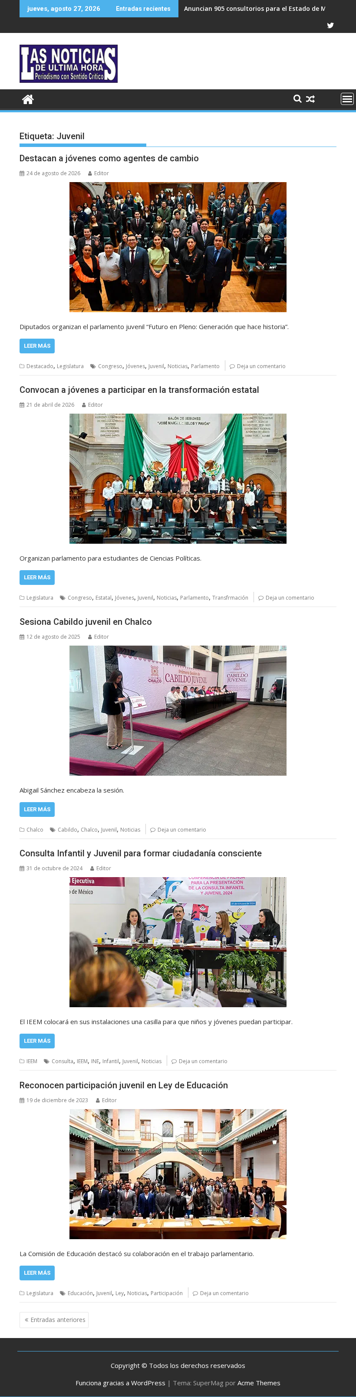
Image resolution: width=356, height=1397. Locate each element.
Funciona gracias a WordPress (120, 1382)
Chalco (34, 829)
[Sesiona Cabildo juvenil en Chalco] (178, 711)
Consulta (62, 1061)
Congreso (110, 366)
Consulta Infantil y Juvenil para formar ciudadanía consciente (141, 853)
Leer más (37, 346)
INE (95, 1061)
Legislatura (70, 366)
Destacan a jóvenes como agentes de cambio (109, 158)
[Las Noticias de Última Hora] (28, 98)
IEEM (31, 1061)
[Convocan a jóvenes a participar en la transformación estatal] (178, 479)
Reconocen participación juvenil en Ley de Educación (124, 1085)
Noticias (178, 366)
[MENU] (347, 99)
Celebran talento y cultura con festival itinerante (259, 8)
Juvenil (156, 366)
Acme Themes (258, 1382)
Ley (119, 1293)
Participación (167, 1293)
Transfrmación (230, 597)
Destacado (39, 366)
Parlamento (205, 366)
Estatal (104, 597)
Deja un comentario (261, 366)
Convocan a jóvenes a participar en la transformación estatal (139, 390)
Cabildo (67, 829)
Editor (101, 173)
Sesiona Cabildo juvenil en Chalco (86, 622)
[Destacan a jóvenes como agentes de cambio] (178, 247)
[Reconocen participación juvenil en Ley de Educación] (178, 1174)
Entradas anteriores (58, 1319)
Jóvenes (135, 366)
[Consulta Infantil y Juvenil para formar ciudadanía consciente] (178, 942)
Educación (80, 1293)
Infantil (110, 1061)
